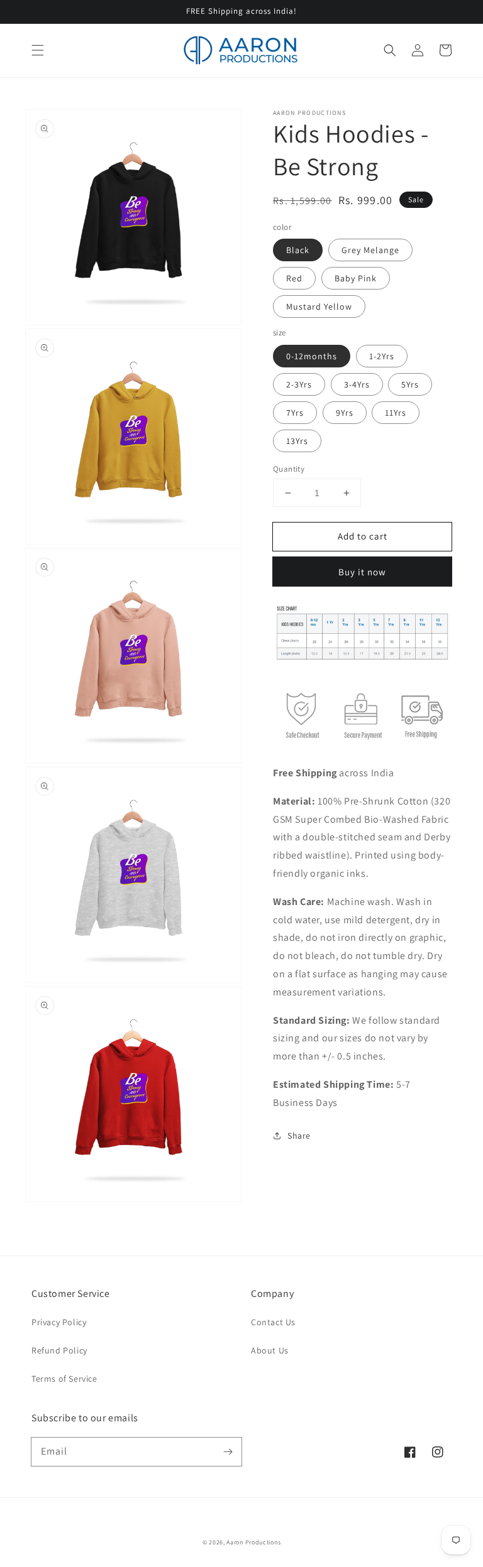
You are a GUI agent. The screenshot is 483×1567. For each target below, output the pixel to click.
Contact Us (273, 1322)
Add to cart (362, 536)
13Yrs (297, 441)
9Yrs (344, 412)
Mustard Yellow (319, 306)
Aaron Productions (253, 1542)
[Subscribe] (228, 1451)
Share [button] (299, 1135)
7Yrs (295, 412)
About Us (270, 1350)
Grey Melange (370, 250)
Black (297, 250)
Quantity (288, 469)
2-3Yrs (299, 384)
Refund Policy (59, 1350)
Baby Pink (356, 278)
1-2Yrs (381, 356)
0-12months (311, 356)
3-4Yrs (357, 384)
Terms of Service (64, 1378)
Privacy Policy (58, 1322)
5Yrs (410, 384)
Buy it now (362, 572)
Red (294, 278)
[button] (38, 50)
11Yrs (395, 412)
